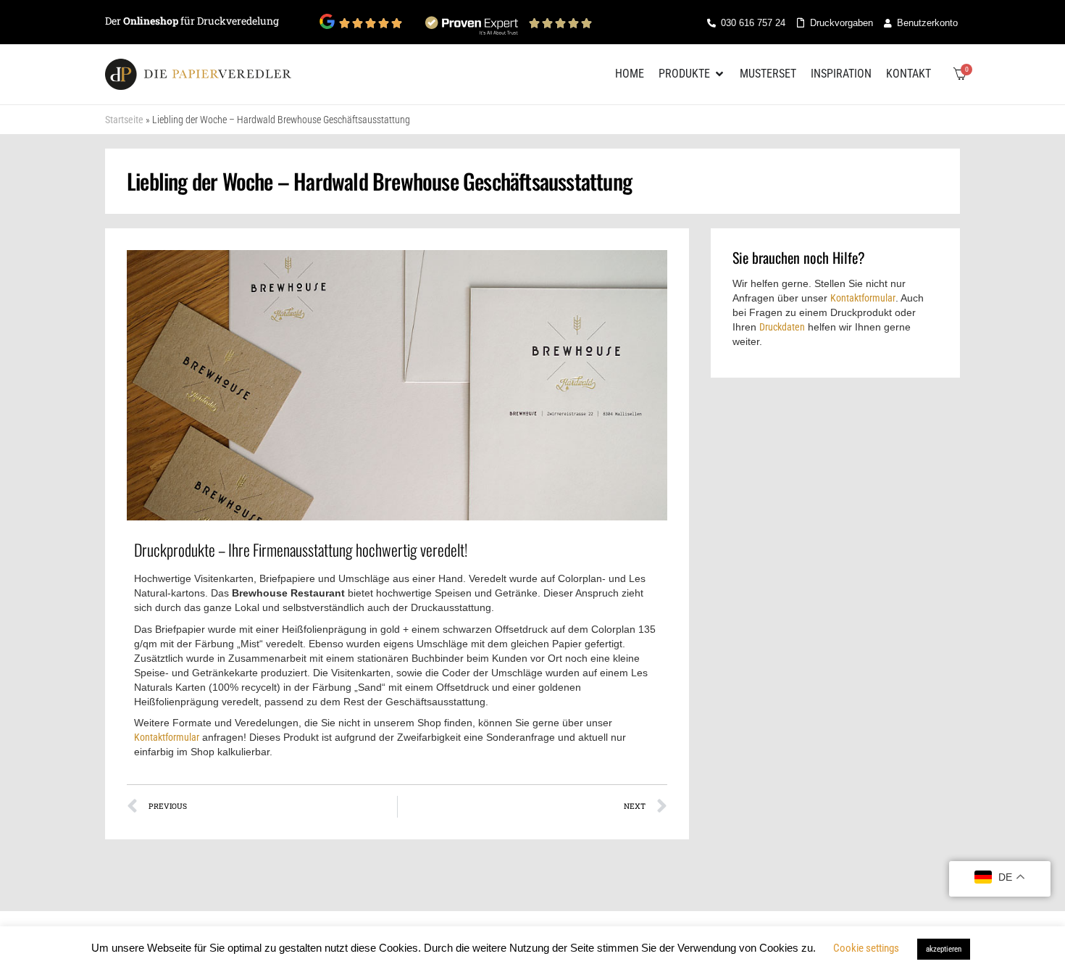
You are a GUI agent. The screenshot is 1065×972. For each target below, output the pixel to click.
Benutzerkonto (927, 22)
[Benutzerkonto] (887, 23)
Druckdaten (782, 327)
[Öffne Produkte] (719, 74)
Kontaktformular (166, 737)
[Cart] (960, 74)
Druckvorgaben (841, 22)
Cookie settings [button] (866, 948)
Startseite (124, 119)
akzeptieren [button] (943, 949)
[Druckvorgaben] (800, 23)
